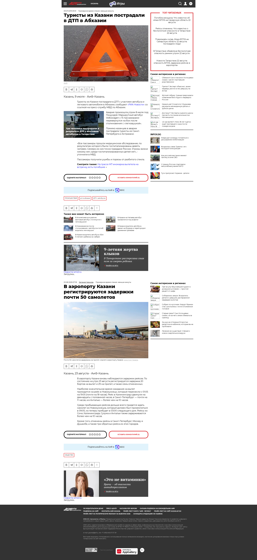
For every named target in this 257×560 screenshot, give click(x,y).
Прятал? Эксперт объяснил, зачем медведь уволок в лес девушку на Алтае (176, 88)
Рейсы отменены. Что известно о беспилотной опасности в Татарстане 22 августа (171, 30)
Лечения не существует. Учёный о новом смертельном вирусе (176, 332)
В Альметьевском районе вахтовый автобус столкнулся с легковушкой (88, 219)
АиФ (65, 83)
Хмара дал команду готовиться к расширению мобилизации (175, 139)
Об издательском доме (93, 508)
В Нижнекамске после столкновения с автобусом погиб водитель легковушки (89, 228)
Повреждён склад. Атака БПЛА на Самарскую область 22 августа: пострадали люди (172, 41)
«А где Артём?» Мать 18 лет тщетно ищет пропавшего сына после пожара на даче (176, 124)
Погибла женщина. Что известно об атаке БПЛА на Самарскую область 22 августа (171, 20)
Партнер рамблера (106, 550)
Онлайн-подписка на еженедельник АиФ (157, 508)
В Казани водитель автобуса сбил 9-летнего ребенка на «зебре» (89, 236)
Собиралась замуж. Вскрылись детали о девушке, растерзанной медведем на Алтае (176, 298)
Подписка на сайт (91, 511)
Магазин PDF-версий (128, 508)
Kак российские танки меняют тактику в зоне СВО (174, 156)
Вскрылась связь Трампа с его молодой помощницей (173, 148)
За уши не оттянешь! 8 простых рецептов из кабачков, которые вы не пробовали (177, 324)
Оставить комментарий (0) (129, 178)
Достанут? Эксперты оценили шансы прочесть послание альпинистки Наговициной (177, 115)
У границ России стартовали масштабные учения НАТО (173, 165)
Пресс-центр (111, 508)
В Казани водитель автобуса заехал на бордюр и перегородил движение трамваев (132, 228)
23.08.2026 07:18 (70, 282)
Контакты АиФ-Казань (111, 511)
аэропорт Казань (131, 360)
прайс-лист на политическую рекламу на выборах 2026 (106, 514)
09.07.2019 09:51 (70, 11)
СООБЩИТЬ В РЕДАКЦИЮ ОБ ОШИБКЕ (147, 514)
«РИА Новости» (136, 104)
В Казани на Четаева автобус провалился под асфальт (130, 218)
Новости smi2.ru (73, 272)
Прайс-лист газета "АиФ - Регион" (137, 511)
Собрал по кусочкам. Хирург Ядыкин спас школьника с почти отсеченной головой (177, 306)
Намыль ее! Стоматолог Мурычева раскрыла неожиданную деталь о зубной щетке (176, 106)
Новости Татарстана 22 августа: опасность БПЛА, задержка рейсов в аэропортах (172, 63)
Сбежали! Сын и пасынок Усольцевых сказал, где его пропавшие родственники (177, 80)
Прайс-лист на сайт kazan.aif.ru (167, 511)
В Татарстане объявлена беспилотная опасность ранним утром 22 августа (171, 52)
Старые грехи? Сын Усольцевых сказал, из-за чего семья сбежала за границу (177, 315)
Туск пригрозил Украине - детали (175, 173)
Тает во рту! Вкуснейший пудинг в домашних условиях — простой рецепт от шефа (176, 289)
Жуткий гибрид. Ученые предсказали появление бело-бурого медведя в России (177, 97)
